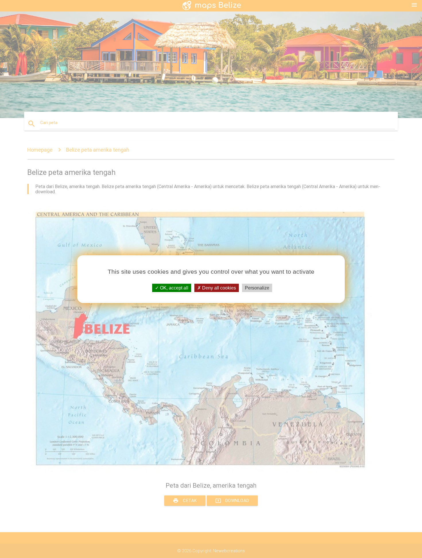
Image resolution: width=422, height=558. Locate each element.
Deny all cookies (218, 287)
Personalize (257, 287)
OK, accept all (173, 287)
